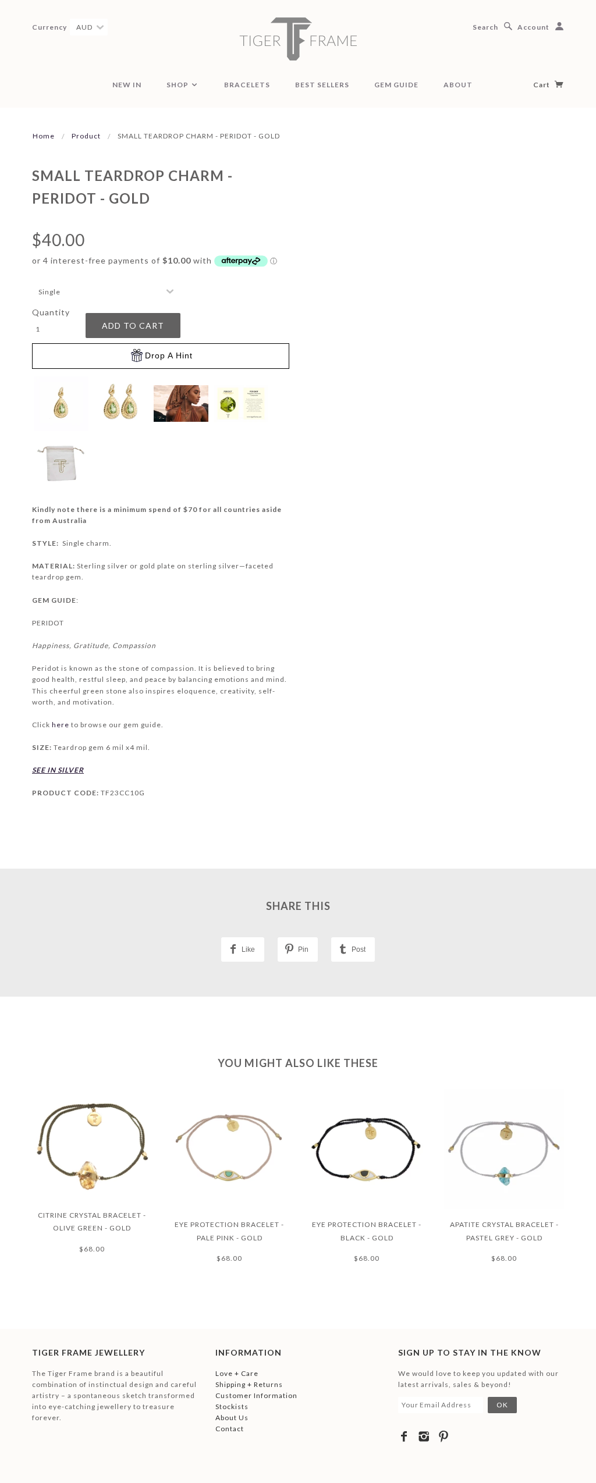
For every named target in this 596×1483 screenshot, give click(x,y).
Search (485, 27)
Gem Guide (396, 84)
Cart (542, 84)
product (86, 135)
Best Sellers (322, 84)
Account (533, 27)
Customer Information (256, 1395)
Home (44, 135)
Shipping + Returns (249, 1384)
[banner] (298, 39)
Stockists (232, 1406)
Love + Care (236, 1373)
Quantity (51, 312)
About (458, 84)
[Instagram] (424, 1436)
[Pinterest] (444, 1436)
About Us (232, 1417)
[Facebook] (404, 1436)
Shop (178, 84)
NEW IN (126, 84)
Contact (229, 1428)
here (61, 724)
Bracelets (247, 84)
